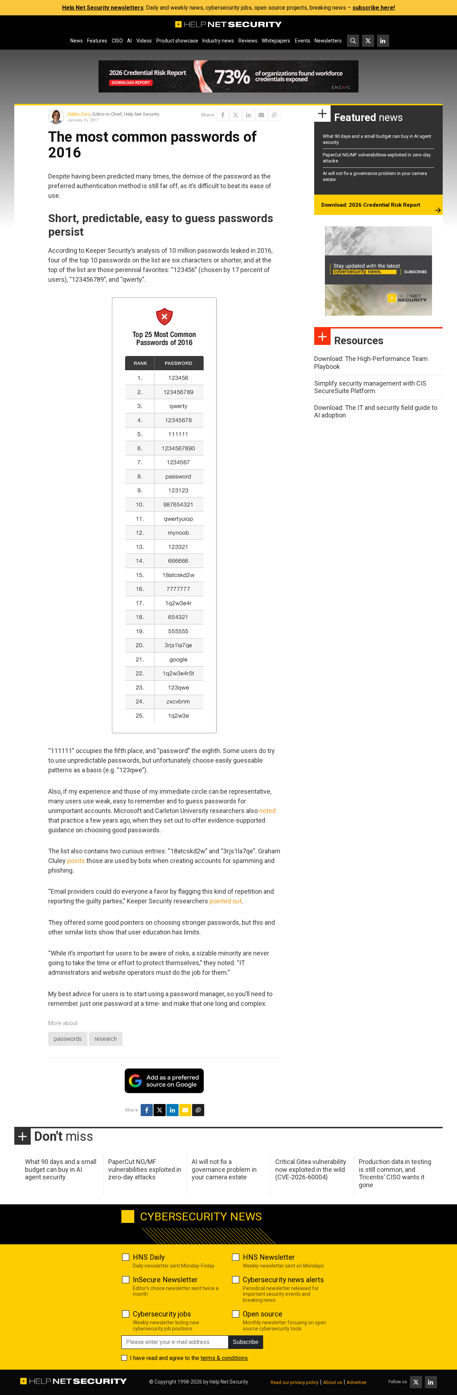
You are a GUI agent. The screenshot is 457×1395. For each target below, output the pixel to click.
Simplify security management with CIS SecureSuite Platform (370, 387)
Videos (144, 41)
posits (76, 860)
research (106, 1038)
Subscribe (245, 1342)
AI (129, 41)
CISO (117, 41)
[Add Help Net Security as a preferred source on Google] (274, 115)
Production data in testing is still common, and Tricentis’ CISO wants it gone (395, 1173)
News (76, 41)
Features (97, 41)
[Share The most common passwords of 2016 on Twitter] (236, 115)
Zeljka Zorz (78, 114)
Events (302, 41)
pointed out (226, 901)
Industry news (218, 41)
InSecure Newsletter (165, 1279)
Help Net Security (229, 1382)
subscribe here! (373, 7)
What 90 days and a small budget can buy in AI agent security (60, 1169)
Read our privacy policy (294, 1382)
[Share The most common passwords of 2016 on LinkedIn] (248, 115)
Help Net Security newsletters (103, 7)
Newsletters (328, 41)
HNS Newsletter (269, 1257)
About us (332, 1382)
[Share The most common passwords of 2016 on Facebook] (223, 115)
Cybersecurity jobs (162, 1314)
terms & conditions (224, 1358)
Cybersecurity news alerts (283, 1279)
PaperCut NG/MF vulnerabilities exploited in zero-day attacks (144, 1169)
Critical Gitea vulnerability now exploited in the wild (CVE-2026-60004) (310, 1169)
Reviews (247, 41)
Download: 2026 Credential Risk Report (370, 205)
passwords (68, 1038)
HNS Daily (149, 1257)
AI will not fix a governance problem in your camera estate (224, 1169)
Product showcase (177, 41)
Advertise (356, 1382)
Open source (262, 1314)
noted (267, 810)
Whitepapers (276, 41)
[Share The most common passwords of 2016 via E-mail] (261, 115)
